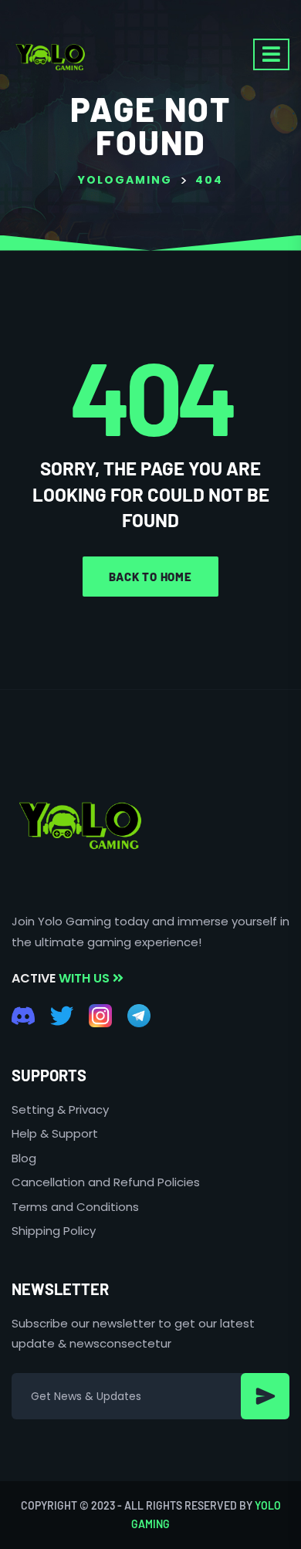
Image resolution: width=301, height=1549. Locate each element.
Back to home (150, 576)
